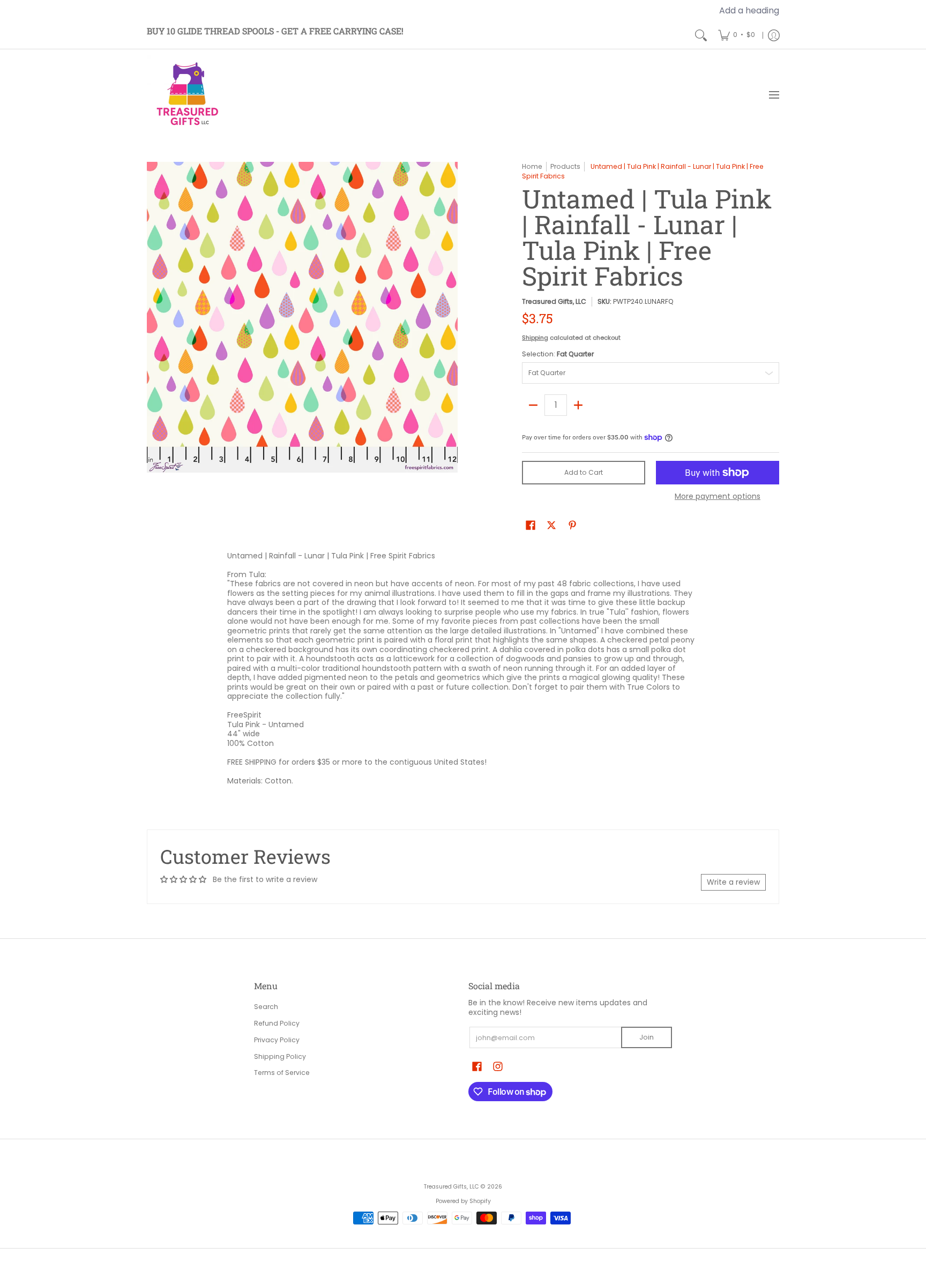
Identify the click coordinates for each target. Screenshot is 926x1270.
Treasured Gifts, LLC (554, 301)
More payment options (717, 497)
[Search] (701, 35)
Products (565, 166)
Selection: (558, 353)
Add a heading (749, 10)
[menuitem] (736, 35)
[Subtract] (533, 405)
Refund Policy (277, 1023)
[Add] (578, 405)
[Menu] (773, 94)
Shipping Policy (280, 1056)
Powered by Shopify (463, 1201)
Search (266, 1006)
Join (646, 1037)
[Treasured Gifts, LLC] (187, 94)
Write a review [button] (733, 882)
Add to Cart (583, 472)
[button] (530, 525)
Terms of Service (282, 1072)
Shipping (535, 337)
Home (532, 166)
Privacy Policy (277, 1039)
